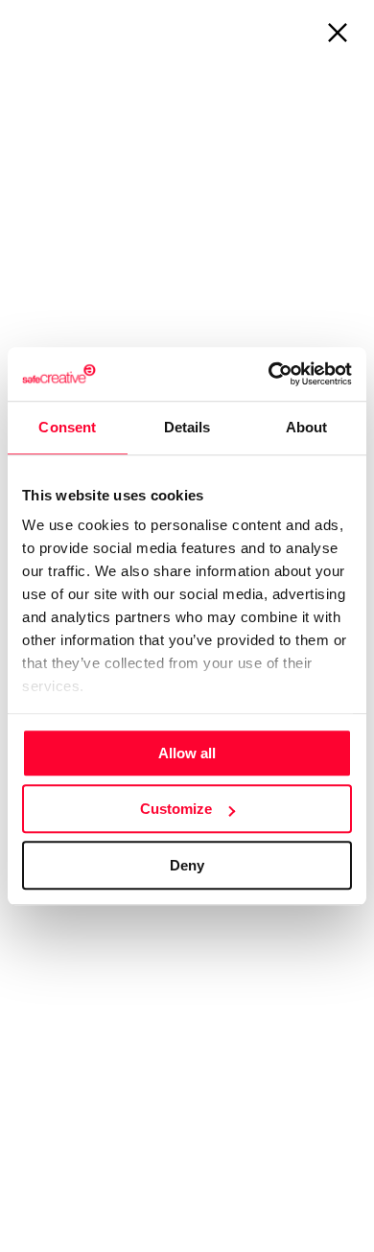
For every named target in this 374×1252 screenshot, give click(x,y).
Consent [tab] (67, 427)
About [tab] (307, 427)
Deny (187, 865)
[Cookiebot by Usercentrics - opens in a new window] (269, 373)
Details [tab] (187, 427)
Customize (176, 808)
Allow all (187, 753)
